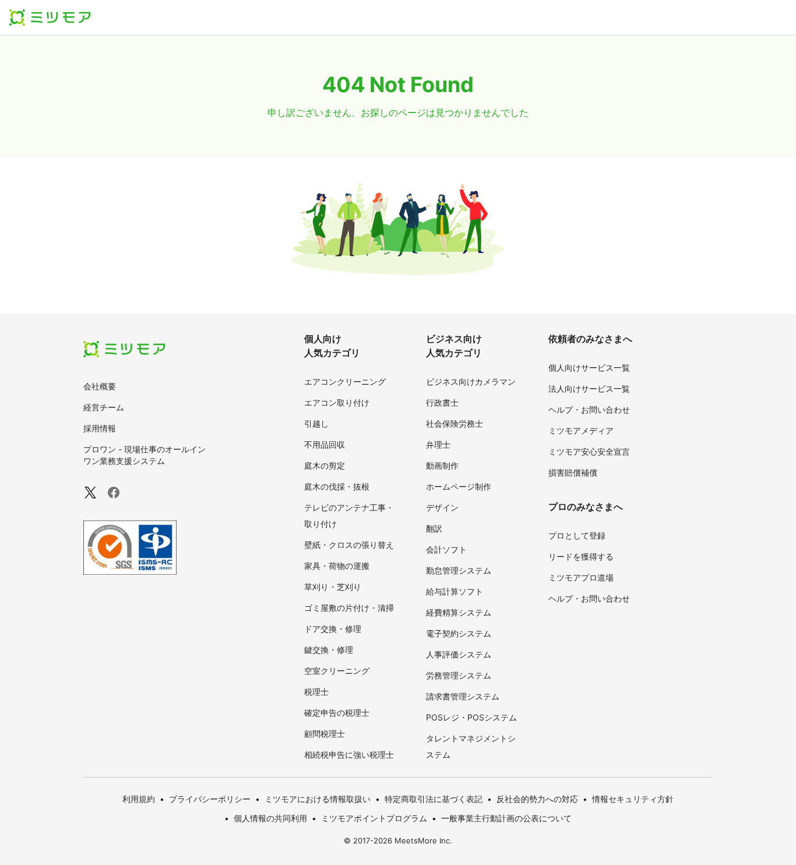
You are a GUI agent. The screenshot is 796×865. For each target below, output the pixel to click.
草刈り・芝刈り (332, 587)
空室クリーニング (336, 671)
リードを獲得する (581, 556)
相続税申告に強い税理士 (349, 754)
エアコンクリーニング (345, 381)
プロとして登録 (576, 535)
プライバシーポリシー (210, 799)
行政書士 (442, 402)
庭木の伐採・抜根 (336, 486)
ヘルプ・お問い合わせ (589, 409)
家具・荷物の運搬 (336, 566)
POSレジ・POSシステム (471, 717)
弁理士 (438, 444)
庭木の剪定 (324, 465)
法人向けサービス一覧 (589, 388)
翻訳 (434, 528)
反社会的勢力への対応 (537, 799)
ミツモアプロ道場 (581, 577)
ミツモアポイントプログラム (374, 818)
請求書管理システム (462, 696)
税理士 (316, 692)
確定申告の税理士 (336, 713)
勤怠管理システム (458, 570)
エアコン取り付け (336, 402)
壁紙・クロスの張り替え (349, 545)
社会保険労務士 (454, 423)
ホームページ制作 (458, 486)
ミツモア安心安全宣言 (589, 451)
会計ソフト (446, 549)
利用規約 (138, 799)
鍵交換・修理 (328, 650)
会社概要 (99, 386)
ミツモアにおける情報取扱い (318, 799)
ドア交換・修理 (332, 629)
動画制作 (442, 465)
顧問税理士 (324, 734)
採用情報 (99, 428)
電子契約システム (458, 633)
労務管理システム (458, 675)
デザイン (442, 507)
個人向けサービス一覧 (589, 367)
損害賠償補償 (572, 472)
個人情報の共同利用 (270, 818)
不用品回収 (324, 444)
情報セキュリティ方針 (633, 799)
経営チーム (103, 407)
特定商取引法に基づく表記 (433, 799)
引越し (316, 423)
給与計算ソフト (454, 591)
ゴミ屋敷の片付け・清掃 (349, 608)
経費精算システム (458, 612)
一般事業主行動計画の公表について (506, 818)
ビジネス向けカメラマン (471, 381)
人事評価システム (458, 654)
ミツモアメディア (581, 430)
